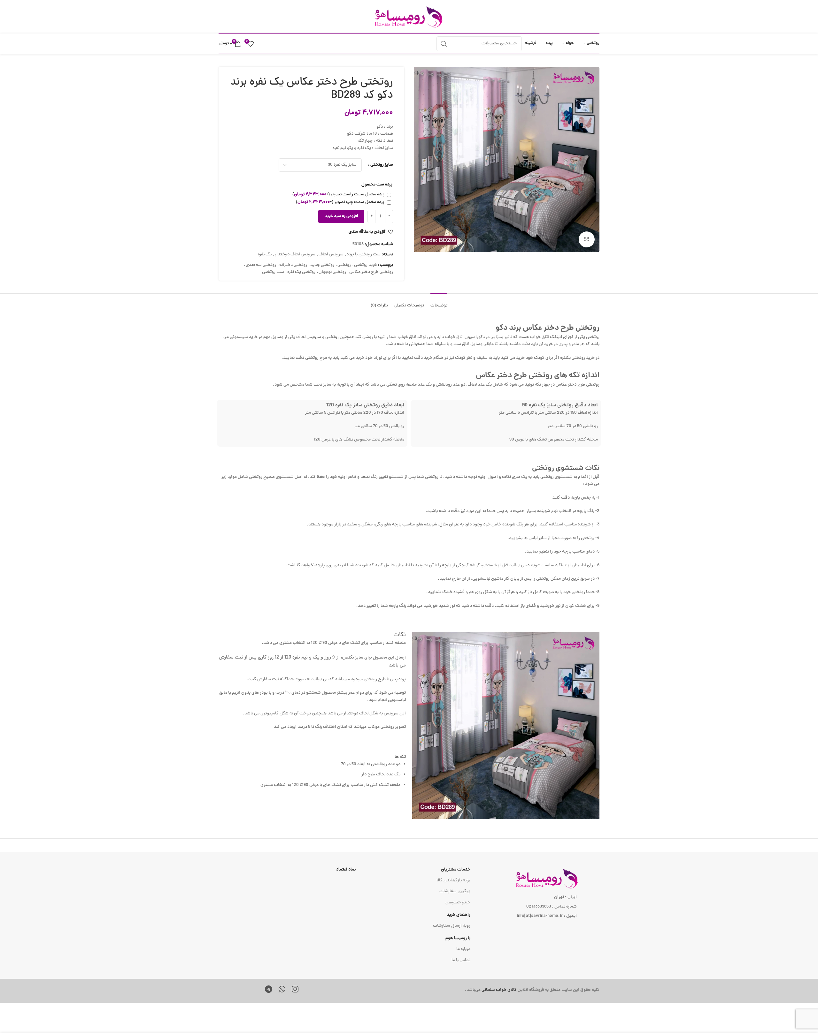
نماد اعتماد (346, 869)
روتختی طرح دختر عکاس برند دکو (547, 328)
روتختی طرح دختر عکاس (371, 272)
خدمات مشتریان (455, 869)
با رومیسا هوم (457, 938)
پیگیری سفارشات (454, 891)
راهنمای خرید (458, 915)
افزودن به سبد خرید (341, 216)
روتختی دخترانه (293, 265)
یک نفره (265, 254)
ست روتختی (273, 272)
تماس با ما (460, 960)
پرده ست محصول (376, 184)
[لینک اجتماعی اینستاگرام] (295, 990)
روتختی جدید (322, 265)
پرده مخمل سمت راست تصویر (338, 194)
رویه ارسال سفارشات (451, 926)
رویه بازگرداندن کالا (453, 880)
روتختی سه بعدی (261, 265)
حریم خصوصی (457, 902)
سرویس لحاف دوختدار (295, 254)
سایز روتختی (381, 165)
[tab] (438, 302)
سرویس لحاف (331, 254)
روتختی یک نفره (301, 272)
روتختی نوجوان (332, 272)
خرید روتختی (365, 265)
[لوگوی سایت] (409, 17)
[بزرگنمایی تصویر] (587, 239)
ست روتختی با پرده (364, 254)
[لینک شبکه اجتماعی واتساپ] (282, 990)
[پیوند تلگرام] (268, 990)
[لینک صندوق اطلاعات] (489, 990)
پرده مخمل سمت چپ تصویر (340, 202)
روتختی (344, 265)
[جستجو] (443, 43)
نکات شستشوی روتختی (565, 468)
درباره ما (463, 949)
